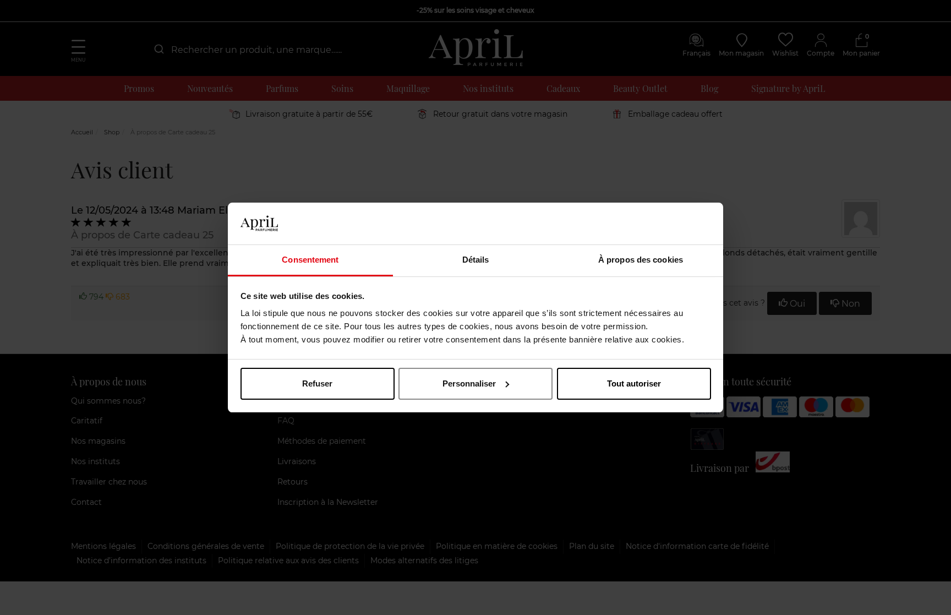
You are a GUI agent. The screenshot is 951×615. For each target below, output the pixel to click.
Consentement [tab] (310, 259)
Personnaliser (469, 383)
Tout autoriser (634, 383)
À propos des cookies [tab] (640, 259)
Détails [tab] (475, 259)
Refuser (317, 383)
